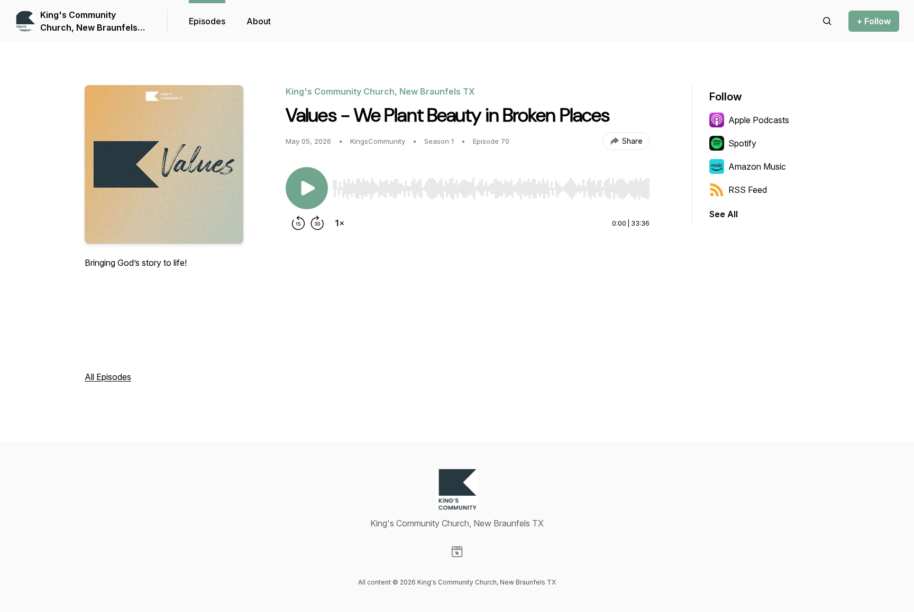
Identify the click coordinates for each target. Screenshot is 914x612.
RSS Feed (747, 189)
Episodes (207, 21)
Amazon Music (757, 166)
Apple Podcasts (758, 120)
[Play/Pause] (307, 188)
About (258, 21)
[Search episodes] (827, 21)
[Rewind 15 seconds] (298, 223)
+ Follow (874, 21)
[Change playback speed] (339, 223)
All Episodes (108, 377)
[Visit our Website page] (457, 551)
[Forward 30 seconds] (317, 223)
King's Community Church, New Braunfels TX (89, 22)
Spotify (742, 143)
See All (723, 214)
